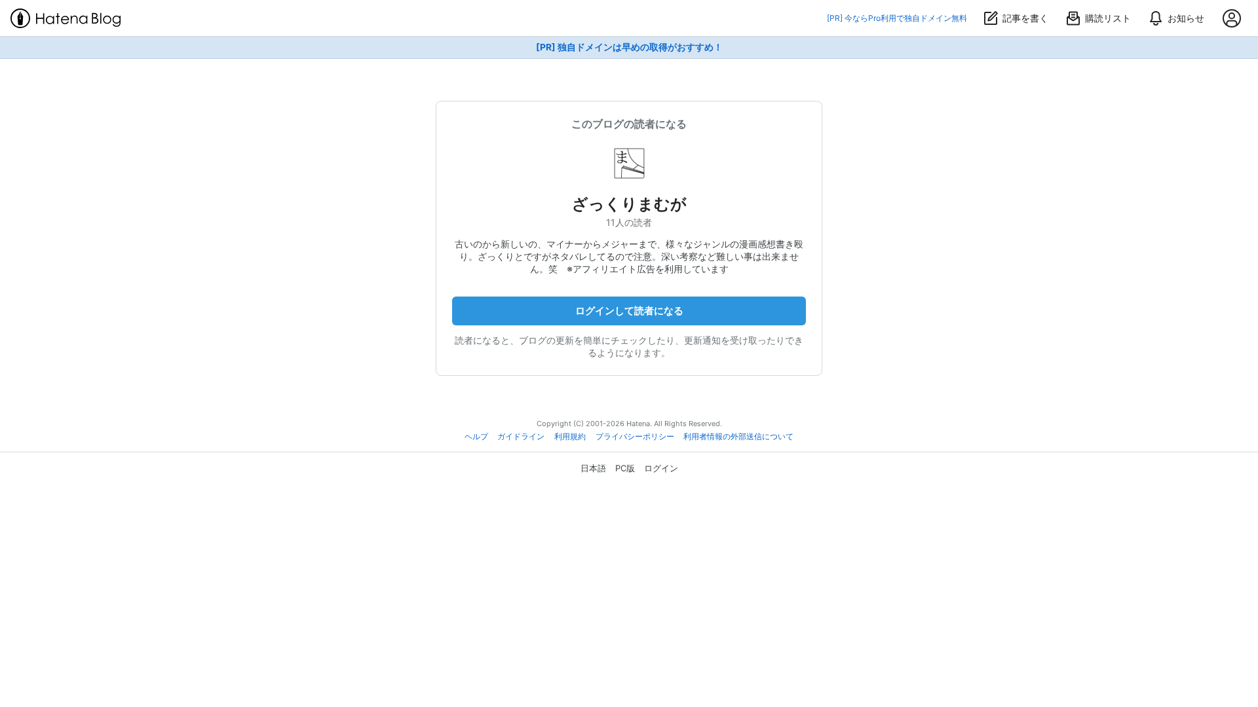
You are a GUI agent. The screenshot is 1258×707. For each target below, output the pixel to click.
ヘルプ (476, 436)
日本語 (593, 468)
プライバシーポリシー (635, 436)
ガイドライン (520, 436)
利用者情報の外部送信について (738, 436)
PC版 (625, 468)
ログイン (661, 468)
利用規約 (570, 436)
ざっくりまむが (629, 203)
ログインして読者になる (629, 310)
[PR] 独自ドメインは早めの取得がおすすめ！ (629, 47)
